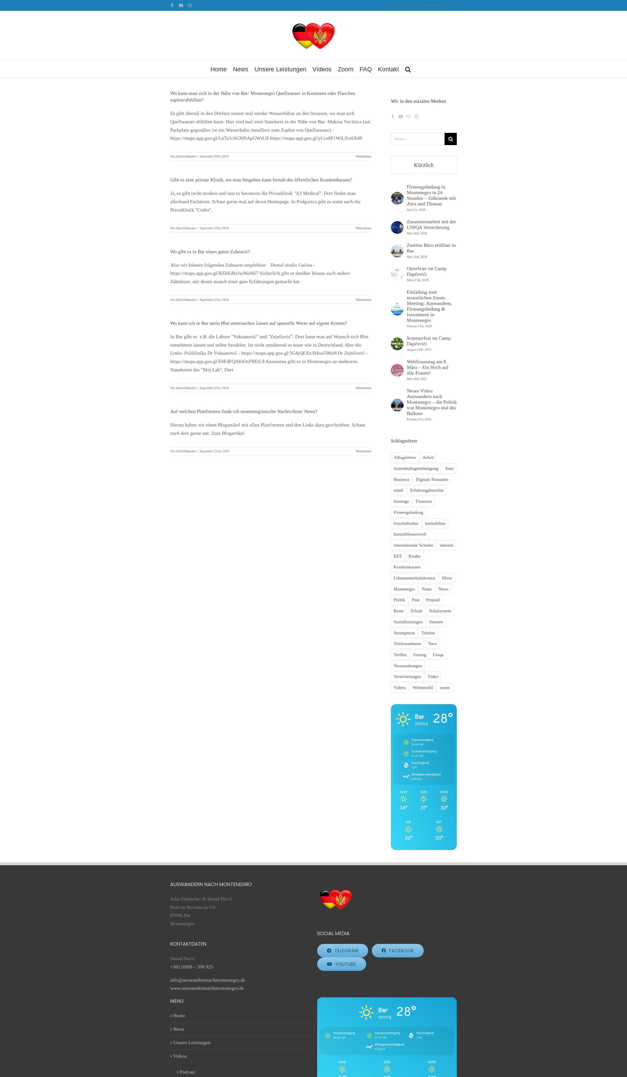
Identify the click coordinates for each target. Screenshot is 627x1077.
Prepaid (433, 599)
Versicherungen (407, 676)
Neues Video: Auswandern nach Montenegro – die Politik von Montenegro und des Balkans (432, 402)
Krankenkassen (407, 566)
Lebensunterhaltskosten (414, 578)
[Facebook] (393, 116)
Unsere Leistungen (191, 1042)
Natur (427, 589)
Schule (416, 610)
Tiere (432, 643)
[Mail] (408, 116)
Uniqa (438, 654)
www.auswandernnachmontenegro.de (207, 988)
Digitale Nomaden (432, 479)
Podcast (187, 1072)
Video (433, 676)
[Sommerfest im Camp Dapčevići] (397, 341)
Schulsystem (440, 610)
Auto (449, 468)
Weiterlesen (363, 156)
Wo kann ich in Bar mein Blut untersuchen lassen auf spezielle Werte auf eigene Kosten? (258, 323)
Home (179, 1015)
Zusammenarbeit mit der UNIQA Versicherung (431, 224)
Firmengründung (408, 512)
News (443, 589)
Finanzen (424, 501)
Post (416, 599)
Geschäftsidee (406, 523)
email (398, 490)
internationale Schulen (413, 545)
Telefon (428, 632)
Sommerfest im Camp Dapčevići (429, 340)
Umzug (419, 654)
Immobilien (435, 523)
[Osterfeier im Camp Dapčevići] (397, 272)
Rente (399, 610)
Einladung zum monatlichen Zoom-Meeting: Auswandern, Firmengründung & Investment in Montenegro (429, 306)
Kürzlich (424, 165)
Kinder (415, 556)
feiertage (401, 501)
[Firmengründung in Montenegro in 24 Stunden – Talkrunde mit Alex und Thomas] (397, 196)
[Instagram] (416, 116)
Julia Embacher (186, 156)
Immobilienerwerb (410, 534)
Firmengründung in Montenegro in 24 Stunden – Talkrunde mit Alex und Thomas (431, 195)
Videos (400, 687)
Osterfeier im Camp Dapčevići (426, 271)
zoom (445, 687)
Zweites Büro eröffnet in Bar (431, 247)
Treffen (400, 654)
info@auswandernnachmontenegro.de (435, 5)
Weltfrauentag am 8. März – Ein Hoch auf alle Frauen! (427, 367)
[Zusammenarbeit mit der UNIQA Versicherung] (397, 225)
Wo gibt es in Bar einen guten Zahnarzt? (210, 251)
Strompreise (404, 632)
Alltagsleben (405, 457)
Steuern (436, 621)
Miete (447, 578)
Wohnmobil (422, 687)
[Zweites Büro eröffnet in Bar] (397, 248)
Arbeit (428, 457)
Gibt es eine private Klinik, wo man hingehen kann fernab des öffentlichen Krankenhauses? (261, 179)
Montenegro (404, 589)
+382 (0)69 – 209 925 (191, 966)
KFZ (398, 556)
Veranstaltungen (408, 665)
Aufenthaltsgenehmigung (416, 468)
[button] (408, 68)
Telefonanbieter (407, 643)
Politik (399, 599)
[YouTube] (401, 116)
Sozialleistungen (408, 621)
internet (446, 545)
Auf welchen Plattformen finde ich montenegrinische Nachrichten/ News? (243, 411)
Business (401, 479)
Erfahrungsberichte (427, 490)
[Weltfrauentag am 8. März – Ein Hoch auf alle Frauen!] (397, 368)
